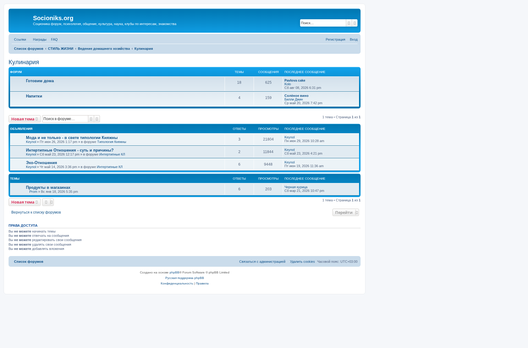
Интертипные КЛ (112, 154)
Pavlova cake (294, 80)
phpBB (174, 272)
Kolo (287, 84)
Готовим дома (40, 81)
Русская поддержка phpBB (184, 278)
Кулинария (24, 62)
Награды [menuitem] (39, 39)
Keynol (31, 142)
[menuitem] (53, 39)
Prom (33, 191)
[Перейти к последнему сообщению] (296, 137)
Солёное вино (296, 95)
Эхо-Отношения (41, 162)
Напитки (34, 96)
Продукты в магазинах (48, 187)
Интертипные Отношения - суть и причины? (70, 150)
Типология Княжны (111, 142)
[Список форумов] (21, 20)
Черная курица (295, 187)
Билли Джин (293, 99)
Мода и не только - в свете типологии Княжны (72, 137)
